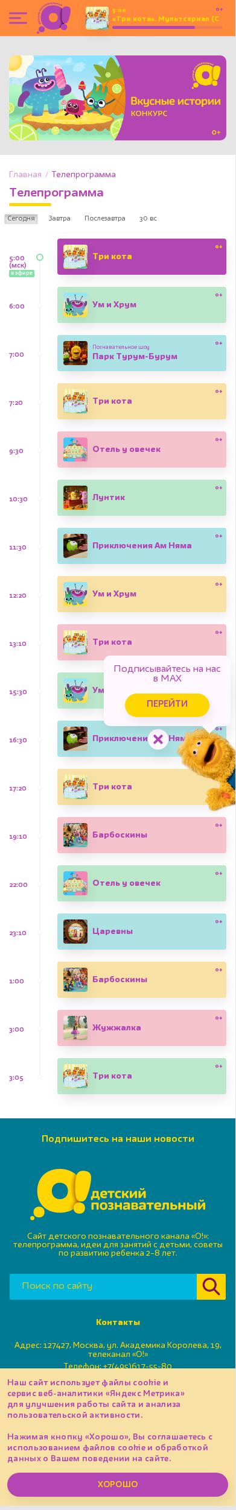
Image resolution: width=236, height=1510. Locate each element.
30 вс (148, 219)
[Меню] (18, 18)
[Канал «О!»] (54, 18)
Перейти (167, 705)
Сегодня (21, 219)
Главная (25, 174)
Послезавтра (105, 219)
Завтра (60, 219)
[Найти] (211, 1287)
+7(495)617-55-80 (137, 1366)
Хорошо (118, 1484)
